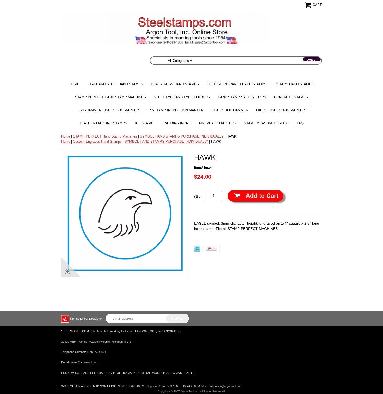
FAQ (300, 123)
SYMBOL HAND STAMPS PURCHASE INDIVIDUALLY (182, 136)
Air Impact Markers (217, 123)
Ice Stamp (144, 123)
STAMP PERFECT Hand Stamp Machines (110, 97)
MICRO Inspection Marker (280, 110)
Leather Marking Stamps (103, 123)
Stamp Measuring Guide (266, 123)
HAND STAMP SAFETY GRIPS (242, 97)
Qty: (197, 196)
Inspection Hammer (229, 110)
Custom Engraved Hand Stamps (237, 84)
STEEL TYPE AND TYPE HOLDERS (182, 97)
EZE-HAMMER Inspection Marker (108, 110)
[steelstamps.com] (164, 28)
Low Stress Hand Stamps (175, 84)
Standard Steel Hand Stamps (115, 84)
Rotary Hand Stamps (294, 84)
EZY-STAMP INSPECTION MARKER (175, 110)
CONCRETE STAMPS (291, 97)
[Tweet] (197, 250)
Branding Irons (176, 123)
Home (74, 84)
